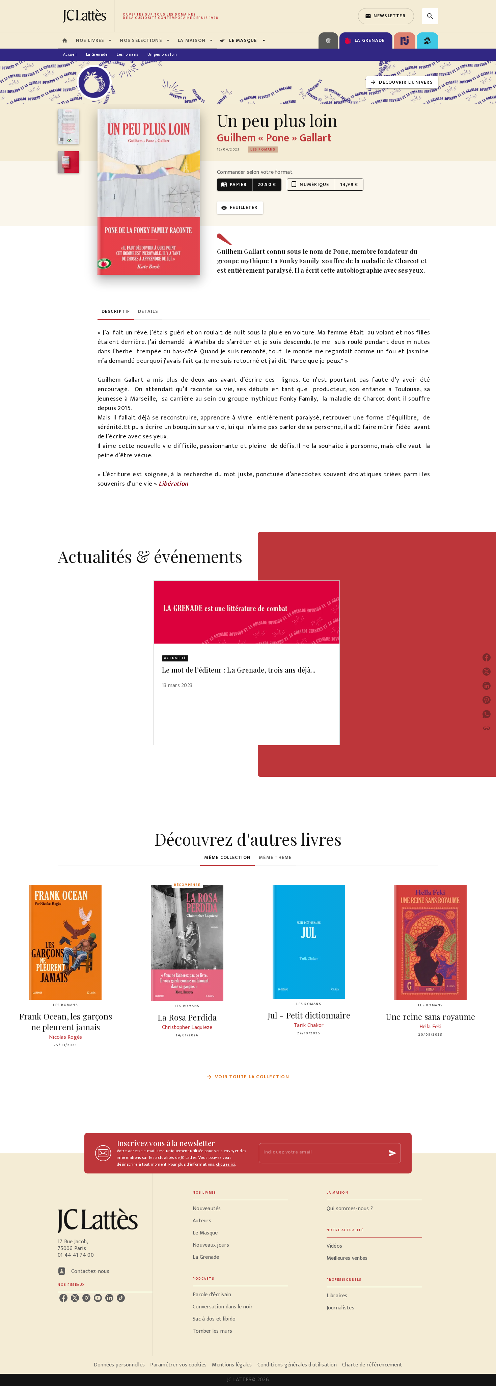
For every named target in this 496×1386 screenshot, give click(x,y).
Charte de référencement (372, 1364)
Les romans (127, 54)
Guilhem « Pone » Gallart (274, 138)
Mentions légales (232, 1364)
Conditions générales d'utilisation (297, 1364)
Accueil (70, 54)
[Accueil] (86, 16)
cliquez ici (225, 1164)
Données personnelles (119, 1364)
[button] (386, 16)
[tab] (65, 40)
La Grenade (97, 54)
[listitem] (63, 1298)
